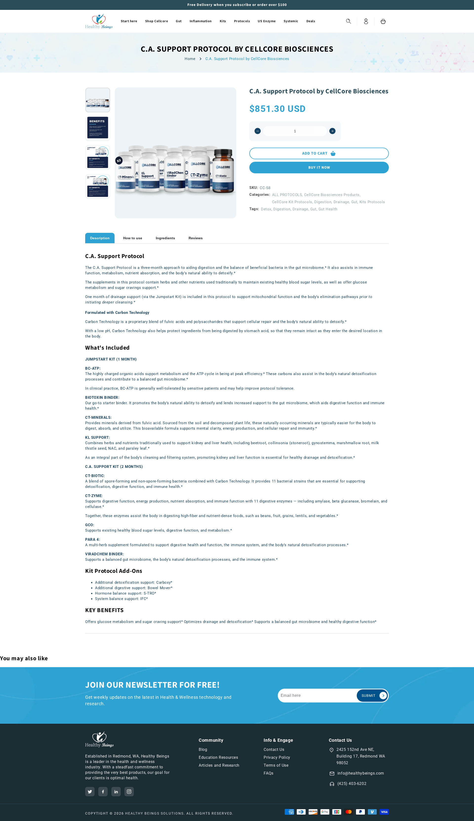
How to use (132, 238)
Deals (310, 21)
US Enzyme (267, 21)
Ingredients (165, 238)
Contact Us (274, 749)
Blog (203, 749)
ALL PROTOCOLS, (287, 195)
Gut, (354, 202)
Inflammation (201, 21)
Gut (179, 21)
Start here (129, 21)
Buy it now (319, 167)
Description (100, 238)
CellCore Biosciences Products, (332, 195)
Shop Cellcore (156, 21)
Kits (223, 21)
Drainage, (342, 202)
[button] (348, 21)
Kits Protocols (372, 202)
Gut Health (327, 209)
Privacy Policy (277, 757)
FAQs (268, 773)
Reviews (196, 238)
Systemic (291, 21)
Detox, (266, 209)
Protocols (242, 21)
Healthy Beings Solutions (154, 813)
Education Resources (218, 757)
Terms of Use (276, 765)
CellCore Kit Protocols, (292, 202)
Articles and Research (219, 765)
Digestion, (323, 202)
